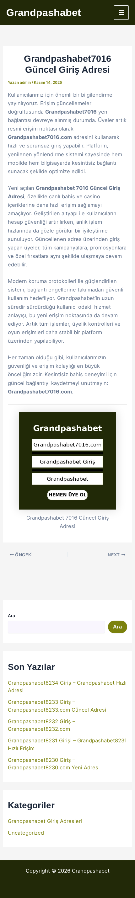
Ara (11, 615)
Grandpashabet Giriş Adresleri (45, 821)
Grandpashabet (43, 12)
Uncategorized (26, 833)
